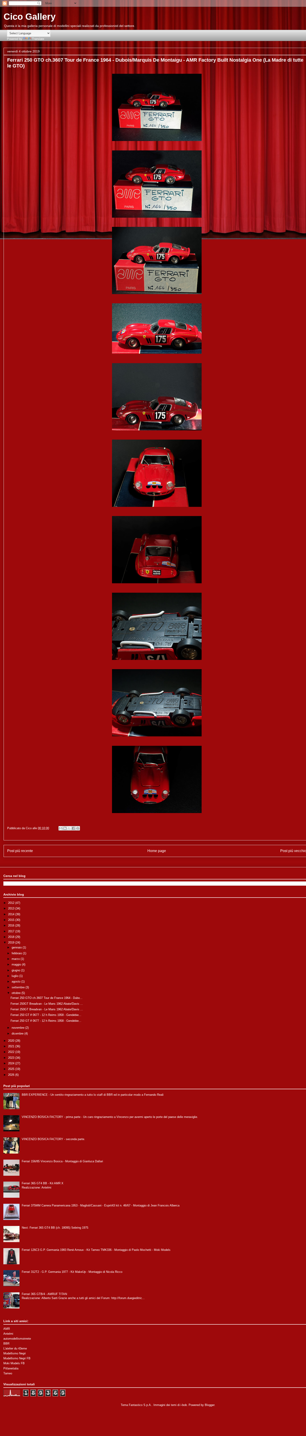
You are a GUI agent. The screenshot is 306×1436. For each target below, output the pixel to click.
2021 (11, 1046)
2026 (11, 1074)
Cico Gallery (30, 17)
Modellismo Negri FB (16, 1358)
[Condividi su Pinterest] (77, 828)
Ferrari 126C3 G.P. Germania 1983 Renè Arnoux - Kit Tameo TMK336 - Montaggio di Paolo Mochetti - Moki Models (96, 1250)
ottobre (17, 993)
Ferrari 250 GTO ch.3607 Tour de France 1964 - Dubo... (46, 998)
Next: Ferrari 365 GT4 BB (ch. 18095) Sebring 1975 (55, 1227)
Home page (156, 851)
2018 (11, 937)
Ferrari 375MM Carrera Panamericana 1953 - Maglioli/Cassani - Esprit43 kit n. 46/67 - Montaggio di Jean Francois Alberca (100, 1205)
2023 (11, 1057)
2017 (11, 931)
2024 (11, 1063)
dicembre (18, 1033)
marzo (16, 959)
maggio (17, 964)
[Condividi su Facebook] (73, 828)
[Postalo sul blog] (65, 828)
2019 (11, 942)
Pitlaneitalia (10, 1368)
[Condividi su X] (69, 828)
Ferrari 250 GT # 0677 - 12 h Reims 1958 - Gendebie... (46, 1015)
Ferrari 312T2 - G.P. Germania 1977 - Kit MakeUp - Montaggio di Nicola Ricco (72, 1271)
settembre (19, 987)
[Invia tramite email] (60, 828)
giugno (16, 970)
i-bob (184, 1405)
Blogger (209, 1405)
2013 (11, 908)
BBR (6, 1343)
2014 (11, 914)
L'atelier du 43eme (15, 1348)
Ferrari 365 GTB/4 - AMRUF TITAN (44, 1294)
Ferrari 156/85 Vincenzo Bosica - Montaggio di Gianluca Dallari (62, 1161)
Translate (38, 39)
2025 (11, 1069)
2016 (11, 925)
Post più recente (20, 851)
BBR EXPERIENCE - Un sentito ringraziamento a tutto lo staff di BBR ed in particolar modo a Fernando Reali (93, 1094)
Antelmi (8, 1333)
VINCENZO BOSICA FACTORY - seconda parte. (53, 1139)
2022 (11, 1052)
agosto (16, 981)
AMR (6, 1328)
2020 (11, 1040)
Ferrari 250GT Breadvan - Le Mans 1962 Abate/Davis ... (47, 1003)
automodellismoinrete (17, 1338)
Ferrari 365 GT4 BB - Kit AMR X (42, 1183)
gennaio (17, 947)
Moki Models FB (14, 1363)
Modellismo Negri (14, 1353)
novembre (18, 1027)
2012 (11, 903)
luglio (15, 976)
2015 (11, 920)
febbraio (17, 953)
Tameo (7, 1373)
